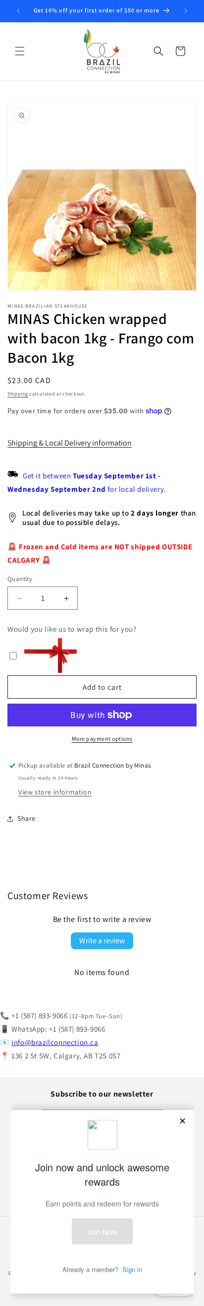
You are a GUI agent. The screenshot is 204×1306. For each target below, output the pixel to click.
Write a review (102, 940)
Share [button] (26, 818)
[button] (20, 51)
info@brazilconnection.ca (54, 1042)
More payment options (102, 738)
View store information (55, 791)
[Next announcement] (186, 11)
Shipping (17, 394)
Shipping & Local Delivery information (69, 443)
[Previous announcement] (18, 11)
